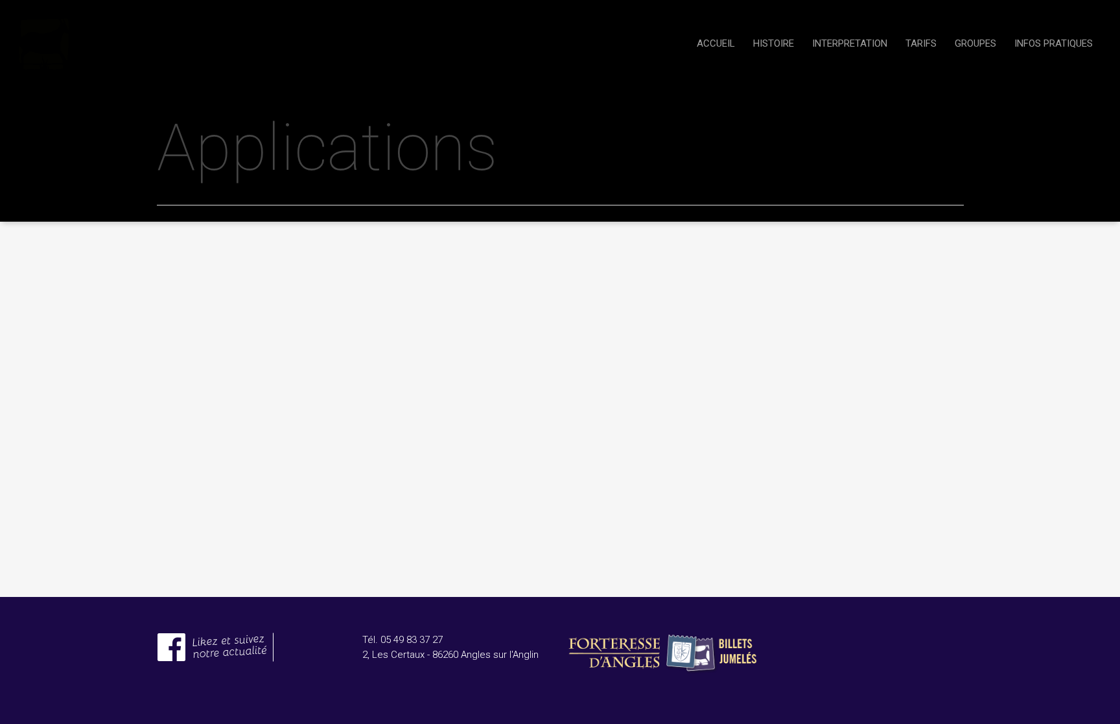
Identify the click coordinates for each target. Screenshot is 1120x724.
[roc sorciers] (215, 668)
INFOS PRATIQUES (1053, 43)
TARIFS (921, 43)
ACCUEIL (716, 43)
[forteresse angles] (663, 680)
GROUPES (975, 43)
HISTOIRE (773, 43)
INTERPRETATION (849, 43)
